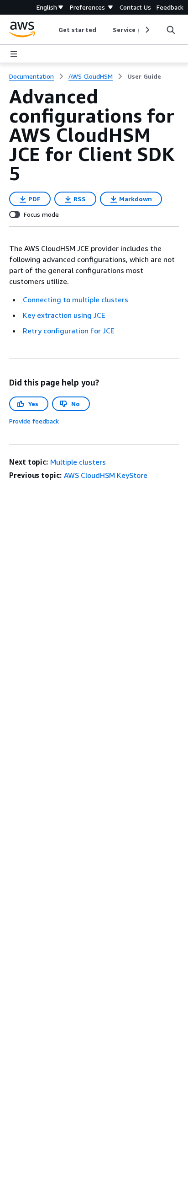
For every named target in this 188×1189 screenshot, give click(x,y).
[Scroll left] (51, 29)
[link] (144, 76)
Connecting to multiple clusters (75, 299)
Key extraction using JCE (64, 315)
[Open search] (170, 30)
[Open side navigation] (13, 54)
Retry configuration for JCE (69, 330)
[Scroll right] (146, 29)
